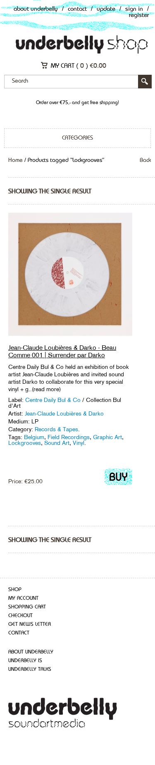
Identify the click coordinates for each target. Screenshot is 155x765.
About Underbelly (36, 9)
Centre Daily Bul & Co (53, 400)
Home (15, 160)
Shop (14, 589)
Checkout (20, 615)
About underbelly (30, 652)
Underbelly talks (29, 669)
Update (106, 9)
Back (145, 160)
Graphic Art (107, 437)
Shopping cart (27, 607)
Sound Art (56, 443)
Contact (77, 9)
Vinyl (78, 443)
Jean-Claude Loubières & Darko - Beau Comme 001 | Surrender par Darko (62, 351)
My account (23, 598)
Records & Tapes (56, 429)
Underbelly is (25, 660)
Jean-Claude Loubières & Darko (64, 413)
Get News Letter (29, 624)
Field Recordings (69, 437)
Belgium (34, 437)
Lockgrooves (24, 443)
